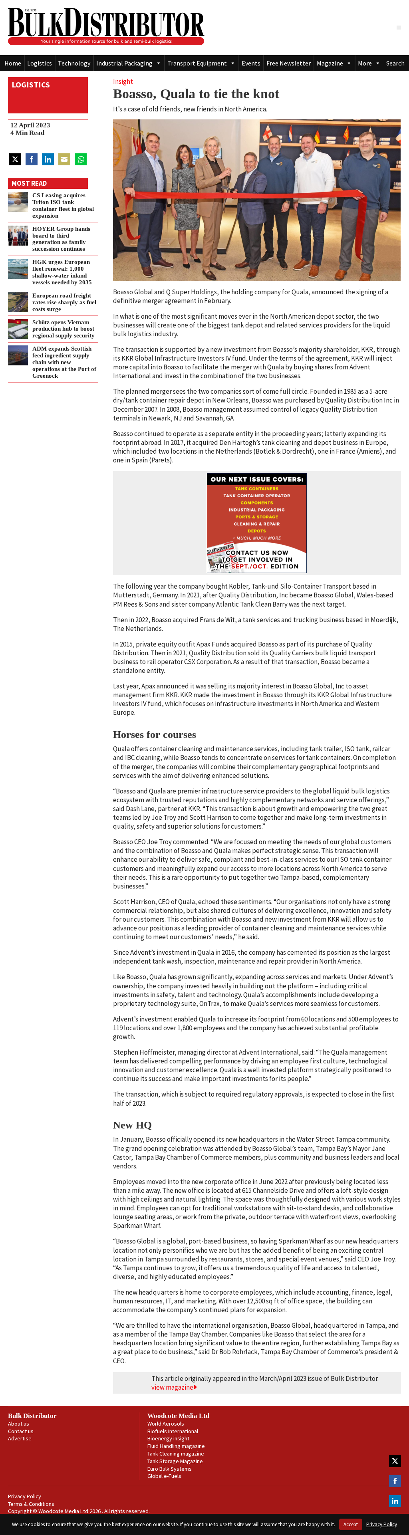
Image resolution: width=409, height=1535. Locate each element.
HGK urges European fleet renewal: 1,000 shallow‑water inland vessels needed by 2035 (62, 271)
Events (251, 63)
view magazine (172, 1387)
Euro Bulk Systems (169, 1468)
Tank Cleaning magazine (175, 1453)
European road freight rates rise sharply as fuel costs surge (64, 302)
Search (395, 63)
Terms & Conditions (31, 1503)
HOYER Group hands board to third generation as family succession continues (61, 238)
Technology (74, 63)
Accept (350, 1524)
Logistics (39, 63)
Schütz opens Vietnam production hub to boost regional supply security (63, 329)
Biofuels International (172, 1431)
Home (12, 63)
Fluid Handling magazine (176, 1446)
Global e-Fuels (164, 1475)
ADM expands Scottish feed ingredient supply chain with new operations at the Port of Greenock (64, 362)
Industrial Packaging (124, 63)
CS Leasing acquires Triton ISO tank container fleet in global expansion (63, 205)
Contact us (21, 1431)
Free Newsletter (288, 63)
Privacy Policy (24, 1496)
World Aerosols (165, 1423)
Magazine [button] (330, 63)
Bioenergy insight (168, 1438)
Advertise (20, 1438)
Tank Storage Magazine (175, 1461)
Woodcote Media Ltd (178, 1416)
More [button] (365, 63)
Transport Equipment (197, 63)
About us (18, 1423)
